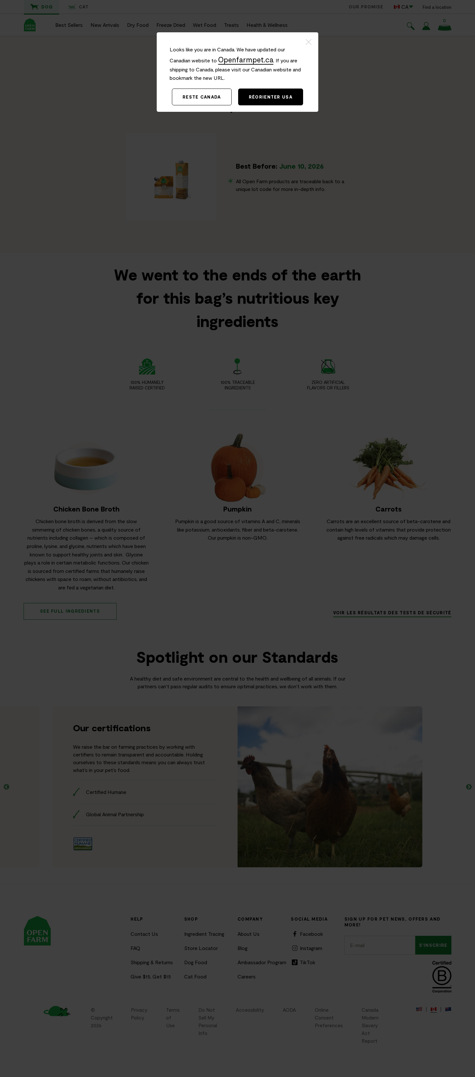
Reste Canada (202, 97)
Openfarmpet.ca (245, 59)
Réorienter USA (270, 97)
